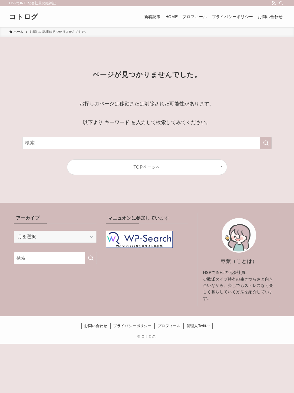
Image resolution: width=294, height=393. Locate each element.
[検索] (281, 3)
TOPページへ (147, 167)
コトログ (23, 16)
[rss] (273, 3)
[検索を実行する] (266, 143)
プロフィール (169, 326)
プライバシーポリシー (132, 326)
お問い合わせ (95, 326)
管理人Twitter (198, 326)
